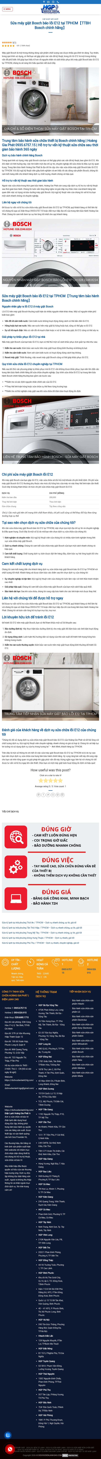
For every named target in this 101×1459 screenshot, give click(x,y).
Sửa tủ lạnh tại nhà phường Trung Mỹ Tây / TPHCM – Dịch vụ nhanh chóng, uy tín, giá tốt (42, 933)
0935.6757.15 (20, 1008)
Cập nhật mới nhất (50, 19)
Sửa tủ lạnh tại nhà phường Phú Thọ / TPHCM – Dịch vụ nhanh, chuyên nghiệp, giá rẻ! (40, 943)
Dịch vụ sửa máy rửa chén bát (80, 1448)
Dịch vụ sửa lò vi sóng (73, 1450)
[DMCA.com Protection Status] (70, 1455)
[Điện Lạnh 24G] (50, 9)
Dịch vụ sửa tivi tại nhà (51, 1450)
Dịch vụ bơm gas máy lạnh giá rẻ (52, 1451)
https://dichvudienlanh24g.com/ (19, 1080)
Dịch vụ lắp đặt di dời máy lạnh (82, 1451)
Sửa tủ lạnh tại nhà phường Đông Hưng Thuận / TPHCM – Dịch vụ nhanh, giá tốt (38, 938)
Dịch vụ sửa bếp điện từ (28, 1450)
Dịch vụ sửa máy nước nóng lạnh (20, 1451)
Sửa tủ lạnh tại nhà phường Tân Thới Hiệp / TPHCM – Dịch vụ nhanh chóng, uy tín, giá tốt (42, 928)
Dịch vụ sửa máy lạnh (55, 1448)
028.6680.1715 (22, 1017)
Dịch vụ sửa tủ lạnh (35, 1448)
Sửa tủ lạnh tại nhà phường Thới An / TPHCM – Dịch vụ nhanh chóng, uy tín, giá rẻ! (39, 922)
